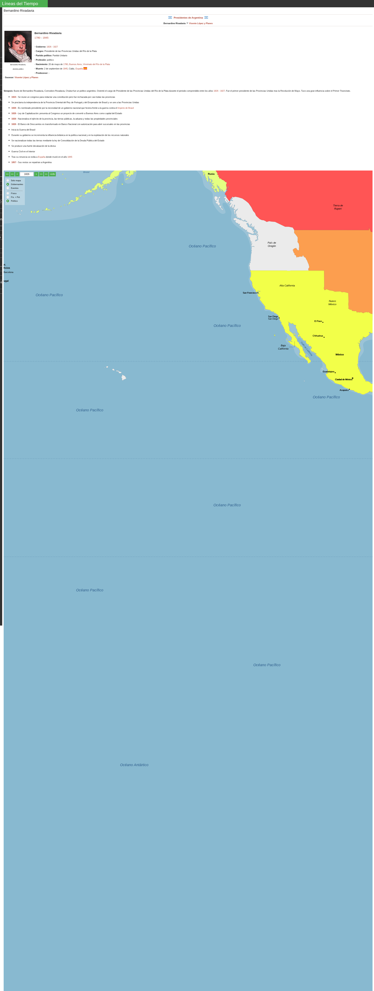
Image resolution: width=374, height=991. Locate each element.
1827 (55, 46)
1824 (13, 97)
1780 (37, 37)
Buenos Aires (75, 64)
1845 (46, 37)
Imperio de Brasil (126, 108)
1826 (49, 46)
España (79, 68)
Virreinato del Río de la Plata (96, 64)
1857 (13, 162)
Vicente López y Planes (201, 23)
